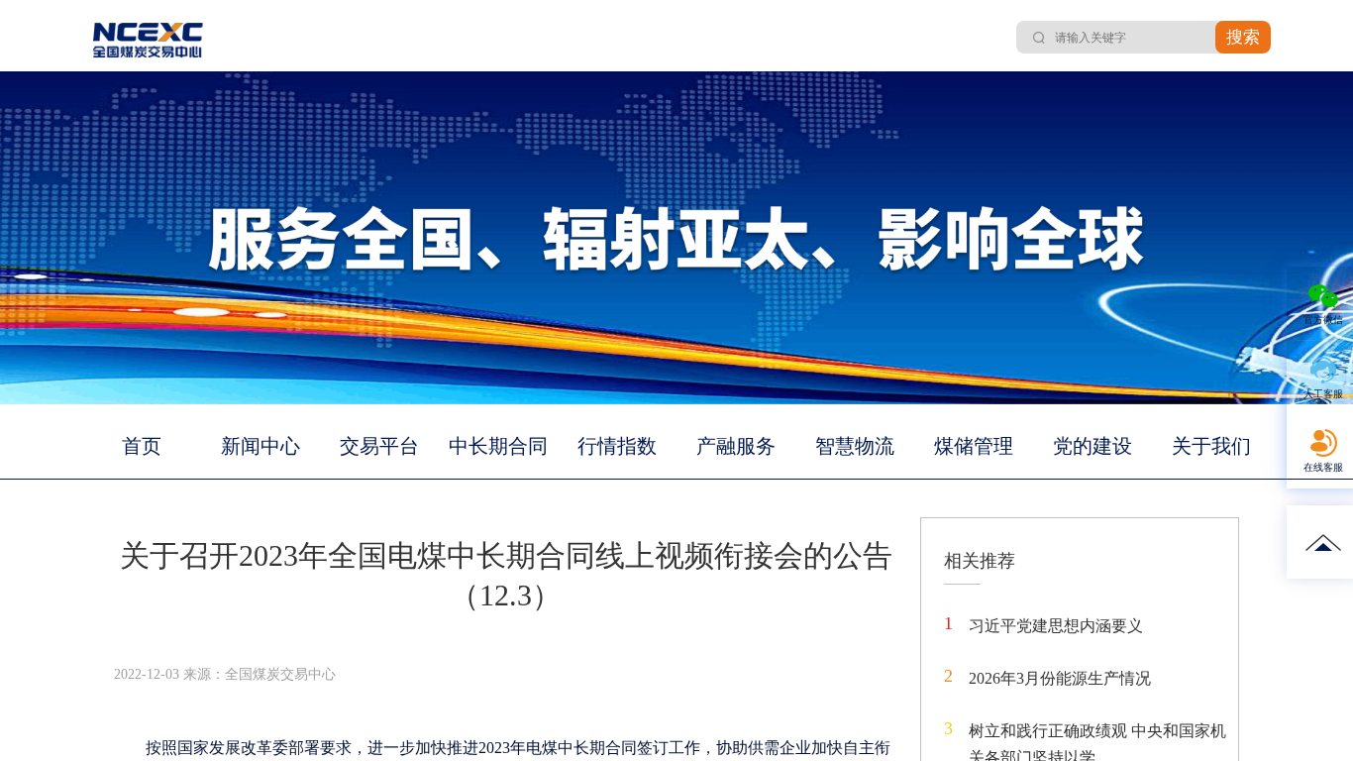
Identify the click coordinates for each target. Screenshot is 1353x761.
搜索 (1243, 37)
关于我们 (1211, 446)
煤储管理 (973, 446)
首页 (141, 446)
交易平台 (379, 446)
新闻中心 (260, 446)
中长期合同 (498, 446)
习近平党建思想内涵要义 (1056, 625)
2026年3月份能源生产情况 (1060, 678)
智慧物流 (854, 446)
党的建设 (1092, 446)
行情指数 (617, 446)
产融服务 (736, 446)
